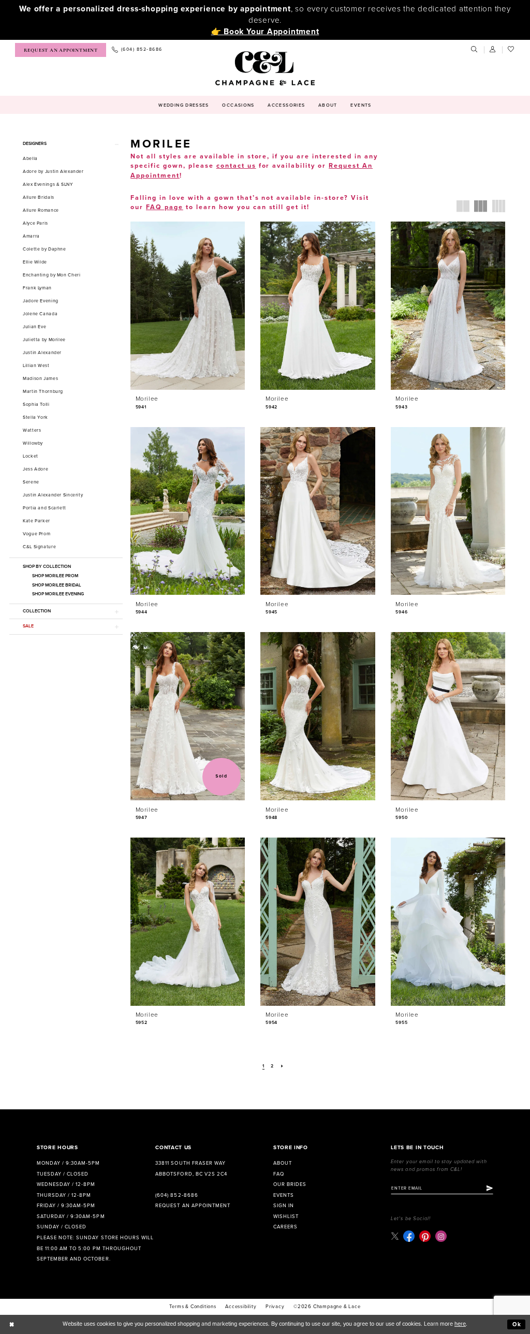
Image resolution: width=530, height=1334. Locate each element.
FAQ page (164, 207)
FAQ (278, 1174)
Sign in (283, 1206)
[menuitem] (60, 50)
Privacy (275, 1306)
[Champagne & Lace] (264, 68)
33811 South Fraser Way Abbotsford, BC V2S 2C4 (191, 1168)
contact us (236, 166)
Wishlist (286, 1216)
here (460, 1324)
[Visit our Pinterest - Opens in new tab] (425, 1236)
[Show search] (474, 49)
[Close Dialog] (12, 1324)
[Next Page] (282, 1067)
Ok (517, 1324)
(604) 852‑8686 (176, 1195)
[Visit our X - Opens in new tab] (395, 1236)
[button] (493, 49)
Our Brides (289, 1184)
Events (283, 1195)
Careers (285, 1227)
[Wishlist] (511, 49)
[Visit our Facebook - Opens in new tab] (409, 1236)
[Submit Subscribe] (489, 1188)
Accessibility (240, 1306)
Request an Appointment (192, 1206)
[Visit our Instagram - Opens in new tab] (441, 1236)
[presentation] (187, 306)
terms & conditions (192, 1306)
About (282, 1163)
